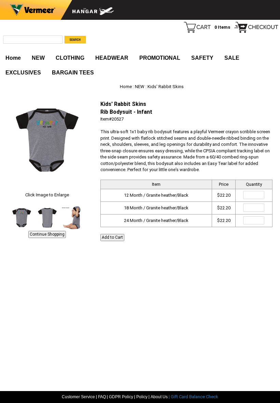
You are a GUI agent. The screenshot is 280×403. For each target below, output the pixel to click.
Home (13, 58)
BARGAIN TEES (73, 72)
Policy (142, 396)
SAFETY (202, 58)
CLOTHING (70, 58)
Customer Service (78, 396)
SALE (231, 58)
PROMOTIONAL (159, 58)
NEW (38, 58)
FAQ (102, 396)
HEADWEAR (111, 58)
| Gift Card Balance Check (193, 396)
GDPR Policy (121, 396)
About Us (160, 396)
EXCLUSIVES (23, 72)
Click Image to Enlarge (47, 194)
